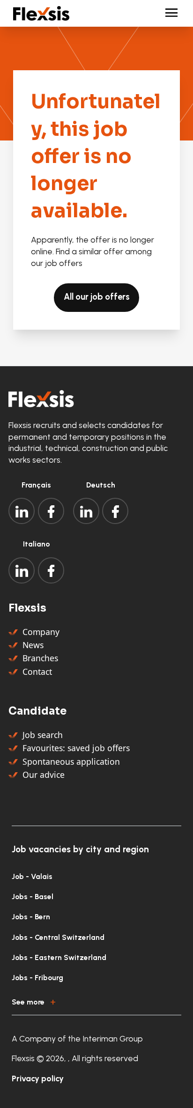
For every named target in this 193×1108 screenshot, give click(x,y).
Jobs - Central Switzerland (58, 937)
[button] (96, 1000)
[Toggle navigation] (167, 13)
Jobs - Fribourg (37, 977)
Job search (42, 734)
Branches (40, 658)
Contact (37, 671)
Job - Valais (32, 876)
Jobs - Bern (31, 916)
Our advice (43, 774)
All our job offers (97, 297)
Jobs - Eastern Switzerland (59, 957)
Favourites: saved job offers (76, 747)
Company (40, 631)
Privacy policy (38, 1078)
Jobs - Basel (32, 896)
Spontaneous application (71, 761)
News (33, 644)
